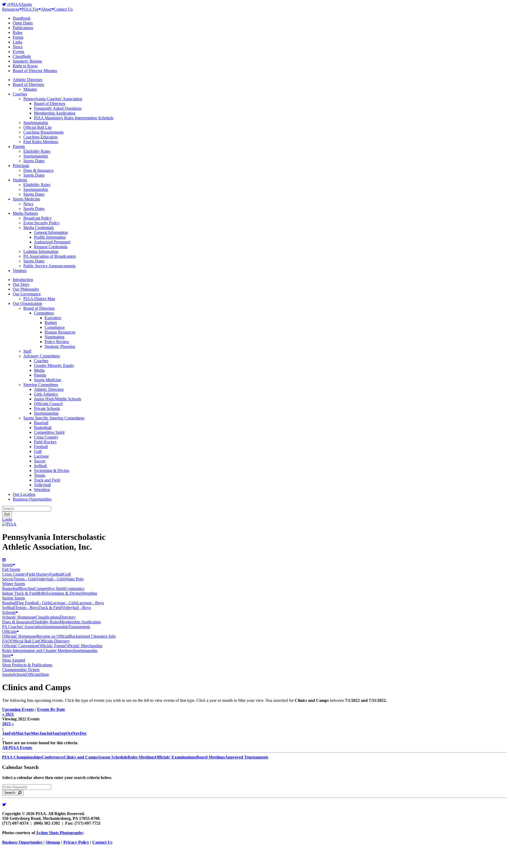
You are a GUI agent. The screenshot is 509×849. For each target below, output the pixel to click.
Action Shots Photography (59, 832)
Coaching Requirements (43, 132)
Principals (21, 165)
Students (20, 180)
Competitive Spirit (49, 432)
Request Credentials (50, 246)
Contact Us (63, 9)
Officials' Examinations (175, 757)
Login (7, 519)
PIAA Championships (22, 757)
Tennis (39, 475)
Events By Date (51, 709)
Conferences (53, 757)
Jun (42, 733)
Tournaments (79, 626)
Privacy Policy (76, 842)
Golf (38, 451)
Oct (69, 733)
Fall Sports (11, 569)
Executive (53, 318)
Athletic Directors (27, 79)
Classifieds (22, 56)
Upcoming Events (18, 709)
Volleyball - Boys (76, 607)
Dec (83, 733)
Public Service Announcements (49, 266)
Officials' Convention (20, 646)
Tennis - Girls (25, 579)
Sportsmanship (35, 122)
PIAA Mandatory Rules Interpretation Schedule (73, 118)
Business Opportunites (22, 842)
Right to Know (25, 66)
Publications (23, 27)
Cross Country (46, 437)
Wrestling (42, 489)
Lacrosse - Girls (63, 603)
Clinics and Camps (81, 757)
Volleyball (42, 485)
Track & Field (50, 607)
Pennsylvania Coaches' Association (52, 99)
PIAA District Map (39, 298)
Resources (10, 9)
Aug (55, 733)
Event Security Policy (41, 223)
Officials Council (48, 403)
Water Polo (74, 579)
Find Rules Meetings (40, 141)
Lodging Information (40, 251)
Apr (27, 733)
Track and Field (47, 480)
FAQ (6, 641)
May (35, 733)
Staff (27, 351)
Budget (51, 322)
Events (18, 51)
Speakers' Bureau (27, 61)
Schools (8, 612)
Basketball (42, 427)
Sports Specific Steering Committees (53, 418)
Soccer (39, 461)
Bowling (27, 588)
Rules (17, 32)
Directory (68, 617)
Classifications (48, 617)
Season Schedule (113, 757)
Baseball (41, 423)
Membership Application (54, 113)
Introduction (23, 279)
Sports (7, 564)
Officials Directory (54, 641)
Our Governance (27, 294)
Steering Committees (40, 384)
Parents (19, 146)
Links (17, 42)
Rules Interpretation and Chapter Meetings (37, 650)
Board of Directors (28, 84)
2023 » (8, 723)
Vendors (20, 270)
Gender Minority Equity (54, 365)
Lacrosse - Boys (90, 603)
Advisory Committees (41, 356)
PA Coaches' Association (23, 626)
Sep (62, 733)
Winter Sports (13, 583)
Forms (18, 37)
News (18, 47)
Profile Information (50, 237)
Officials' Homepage (19, 636)
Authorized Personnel (52, 242)
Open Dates (23, 23)
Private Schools (47, 408)
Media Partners (25, 213)
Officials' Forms (51, 646)
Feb (12, 733)
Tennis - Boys (26, 607)
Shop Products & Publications (27, 665)
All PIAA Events (17, 747)
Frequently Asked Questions (57, 108)
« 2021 (8, 714)
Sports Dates (34, 161)
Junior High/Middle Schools (57, 399)
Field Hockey (45, 442)
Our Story (21, 284)
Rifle (42, 593)
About (46, 9)
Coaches (20, 94)
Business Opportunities (32, 499)
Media (39, 370)
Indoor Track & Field (20, 593)
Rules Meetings (141, 757)
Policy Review (57, 341)
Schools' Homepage (19, 617)
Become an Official (53, 636)
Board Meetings (210, 757)
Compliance (55, 327)
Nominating (54, 337)
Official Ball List (37, 127)
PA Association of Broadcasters (49, 256)
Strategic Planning (60, 346)
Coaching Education (40, 137)
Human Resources (60, 332)
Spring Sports (13, 598)
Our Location (24, 494)
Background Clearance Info (92, 636)
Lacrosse (41, 456)
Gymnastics (74, 588)
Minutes (30, 89)
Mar (20, 733)
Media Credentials (38, 227)
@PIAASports (19, 4)
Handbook (21, 18)
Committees (44, 313)
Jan (5, 733)
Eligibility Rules (36, 151)
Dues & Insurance (38, 170)
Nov (76, 733)
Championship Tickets (21, 669)
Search (11, 793)
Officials (9, 631)
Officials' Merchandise (83, 646)
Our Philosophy (26, 289)
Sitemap (53, 842)
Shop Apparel (13, 660)
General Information (51, 232)
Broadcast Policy (37, 218)
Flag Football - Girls (33, 603)
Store (6, 655)
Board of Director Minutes (35, 70)
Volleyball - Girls (50, 579)
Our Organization (27, 303)
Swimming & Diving (51, 470)
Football (41, 446)
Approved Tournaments (246, 757)
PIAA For (30, 9)
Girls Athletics (46, 394)
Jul (49, 733)
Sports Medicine (26, 199)
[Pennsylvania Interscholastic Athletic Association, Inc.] (9, 524)
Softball (40, 465)
